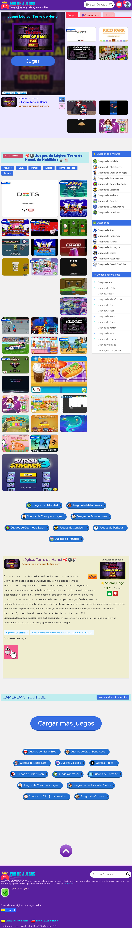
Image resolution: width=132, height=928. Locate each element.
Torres (7, 173)
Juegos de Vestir (106, 316)
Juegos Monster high (109, 258)
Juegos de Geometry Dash (112, 184)
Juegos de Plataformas (110, 167)
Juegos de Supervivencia (111, 207)
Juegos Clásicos (106, 311)
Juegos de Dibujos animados (47, 796)
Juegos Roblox (105, 762)
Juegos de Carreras (93, 796)
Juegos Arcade (106, 294)
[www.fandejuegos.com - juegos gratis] (18, 875)
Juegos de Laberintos (109, 212)
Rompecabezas (67, 168)
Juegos (72, 15)
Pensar (34, 168)
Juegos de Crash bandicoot (88, 751)
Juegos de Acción (107, 328)
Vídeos (109, 15)
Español (11, 910)
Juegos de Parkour (108, 195)
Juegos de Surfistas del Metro (92, 785)
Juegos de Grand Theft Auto (113, 264)
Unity (21, 168)
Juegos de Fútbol (107, 241)
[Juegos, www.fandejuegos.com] (18, 5)
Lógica (48, 168)
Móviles (7, 168)
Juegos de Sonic (106, 230)
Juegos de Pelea (107, 333)
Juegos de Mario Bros (42, 751)
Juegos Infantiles (107, 345)
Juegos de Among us (109, 247)
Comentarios (90, 15)
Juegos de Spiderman (30, 774)
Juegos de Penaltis (108, 201)
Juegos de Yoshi (69, 774)
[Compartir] (62, 99)
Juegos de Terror (107, 339)
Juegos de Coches (107, 322)
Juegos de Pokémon (109, 236)
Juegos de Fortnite (106, 774)
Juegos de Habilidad (108, 161)
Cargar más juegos (66, 723)
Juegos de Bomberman (110, 178)
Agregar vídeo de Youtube (113, 697)
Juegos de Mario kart (33, 762)
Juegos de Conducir (108, 190)
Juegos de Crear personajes (112, 173)
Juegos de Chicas (107, 253)
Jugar (33, 61)
